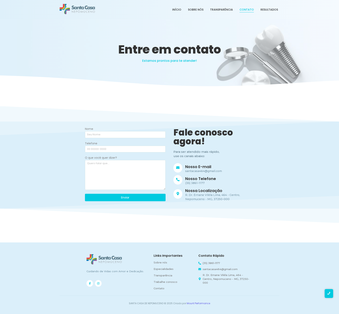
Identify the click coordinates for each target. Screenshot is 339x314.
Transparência (221, 10)
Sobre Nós (195, 10)
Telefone (91, 143)
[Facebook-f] (90, 283)
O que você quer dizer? (101, 158)
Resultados (269, 10)
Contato (247, 10)
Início (176, 10)
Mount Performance (198, 303)
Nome (89, 129)
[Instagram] (98, 283)
